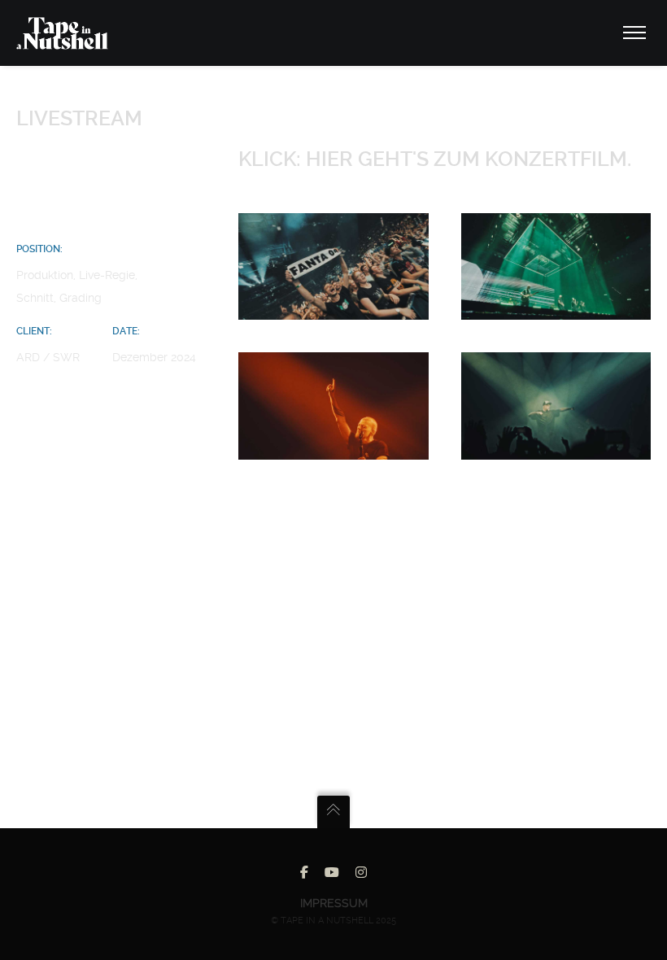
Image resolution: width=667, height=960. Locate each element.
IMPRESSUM (334, 903)
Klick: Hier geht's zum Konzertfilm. (434, 159)
